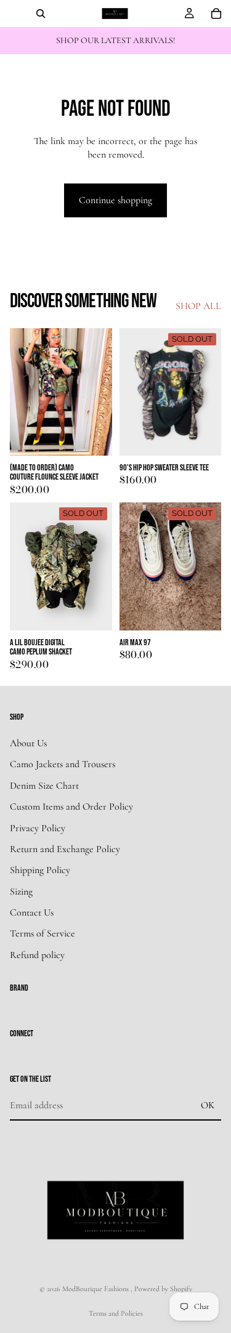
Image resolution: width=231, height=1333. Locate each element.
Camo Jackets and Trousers (62, 764)
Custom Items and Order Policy (71, 806)
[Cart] (216, 13)
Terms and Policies (116, 1313)
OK (207, 1104)
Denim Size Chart (44, 785)
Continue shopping (115, 200)
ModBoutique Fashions (96, 1288)
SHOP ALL (198, 306)
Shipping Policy (40, 870)
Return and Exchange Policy (65, 849)
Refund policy (37, 955)
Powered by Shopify (163, 1288)
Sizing (21, 891)
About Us (28, 743)
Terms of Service (42, 933)
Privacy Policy (37, 827)
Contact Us (32, 912)
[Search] (40, 13)
